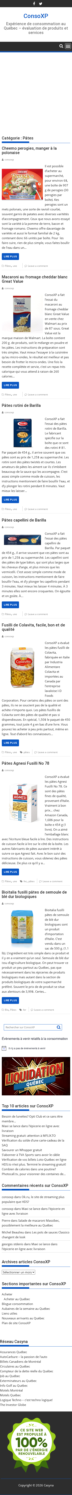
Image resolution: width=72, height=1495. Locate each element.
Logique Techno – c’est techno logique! (26, 1400)
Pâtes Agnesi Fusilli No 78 (25, 763)
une (15, 266)
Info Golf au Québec (14, 1386)
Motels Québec (10, 1395)
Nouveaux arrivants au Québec (23, 1318)
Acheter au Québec (17, 1299)
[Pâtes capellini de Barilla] (22, 533)
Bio (7, 1009)
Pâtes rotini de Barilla (21, 405)
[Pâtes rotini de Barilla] (22, 419)
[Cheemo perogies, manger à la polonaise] (22, 166)
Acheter (7, 1294)
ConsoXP (36, 15)
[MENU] (68, 46)
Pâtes (8, 266)
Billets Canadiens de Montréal (20, 1362)
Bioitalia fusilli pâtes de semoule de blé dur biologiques (34, 894)
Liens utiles (9, 1313)
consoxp (9, 159)
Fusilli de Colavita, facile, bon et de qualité (33, 627)
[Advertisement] (36, 91)
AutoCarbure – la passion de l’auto (23, 1357)
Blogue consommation (17, 1304)
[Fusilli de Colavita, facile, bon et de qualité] (22, 643)
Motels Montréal (11, 1390)
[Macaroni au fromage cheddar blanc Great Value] (22, 295)
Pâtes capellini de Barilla (24, 520)
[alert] (36, 1048)
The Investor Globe (13, 1405)
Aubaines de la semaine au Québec (26, 1309)
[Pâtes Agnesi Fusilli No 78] (22, 777)
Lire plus (10, 256)
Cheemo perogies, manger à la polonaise (29, 150)
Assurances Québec (13, 1352)
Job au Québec (10, 1376)
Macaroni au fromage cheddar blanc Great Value (35, 279)
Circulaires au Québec (15, 1366)
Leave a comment (38, 266)
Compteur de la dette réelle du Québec (26, 1371)
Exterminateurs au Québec (18, 1381)
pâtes (27, 752)
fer (25, 881)
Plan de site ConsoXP (16, 1323)
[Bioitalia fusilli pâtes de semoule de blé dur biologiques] (22, 910)
